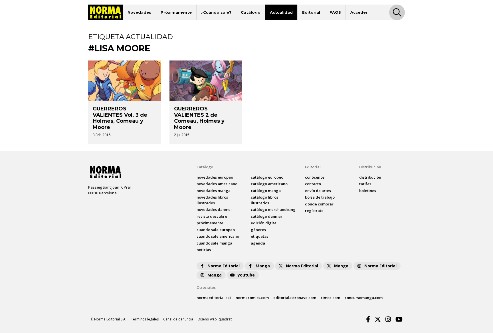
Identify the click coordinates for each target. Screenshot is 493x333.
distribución (370, 177)
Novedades (139, 12)
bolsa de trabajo (320, 197)
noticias (204, 249)
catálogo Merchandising (273, 209)
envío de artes (318, 190)
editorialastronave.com (294, 297)
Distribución (370, 166)
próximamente (210, 222)
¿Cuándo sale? (216, 12)
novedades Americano (217, 183)
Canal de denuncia (178, 319)
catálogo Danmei (266, 216)
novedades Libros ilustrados (212, 200)
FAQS (335, 12)
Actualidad (281, 12)
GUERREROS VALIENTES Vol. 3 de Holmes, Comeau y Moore (120, 118)
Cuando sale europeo (216, 229)
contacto (313, 183)
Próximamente (176, 12)
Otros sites (206, 287)
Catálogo (250, 12)
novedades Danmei (214, 209)
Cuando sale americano (218, 236)
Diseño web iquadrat (215, 319)
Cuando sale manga (214, 243)
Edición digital (264, 222)
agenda (258, 243)
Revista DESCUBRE (212, 216)
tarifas (365, 183)
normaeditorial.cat (214, 297)
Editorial (311, 12)
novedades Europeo (215, 177)
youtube (246, 275)
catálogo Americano (269, 183)
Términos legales (145, 319)
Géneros (258, 229)
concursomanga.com (364, 297)
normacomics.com (252, 297)
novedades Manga (214, 190)
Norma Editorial (223, 266)
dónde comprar (319, 204)
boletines (367, 190)
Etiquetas (259, 236)
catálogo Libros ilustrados (264, 200)
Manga (263, 266)
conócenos (314, 177)
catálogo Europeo (267, 177)
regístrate (314, 210)
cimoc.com (330, 297)
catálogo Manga (266, 190)
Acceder (358, 12)
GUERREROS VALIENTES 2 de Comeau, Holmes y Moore (199, 118)
